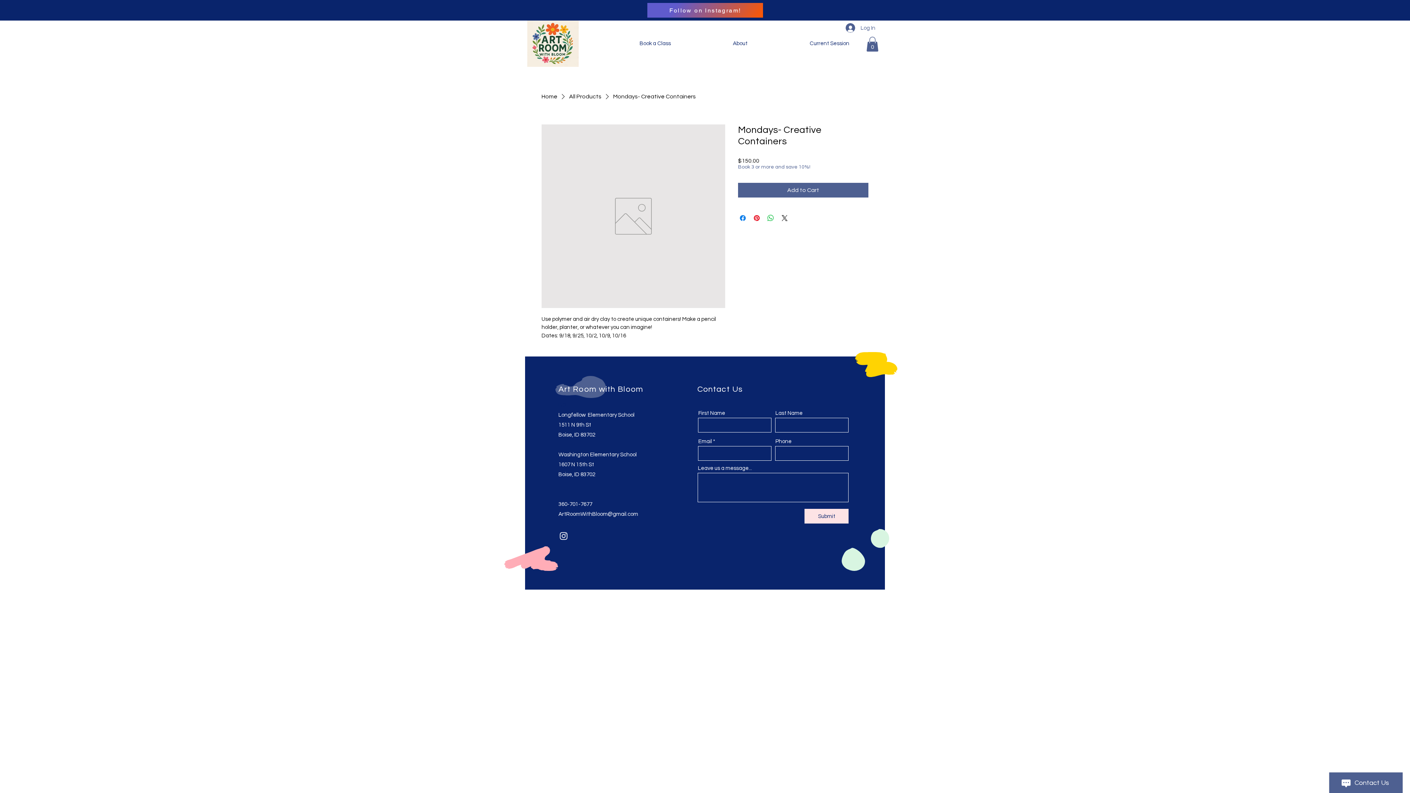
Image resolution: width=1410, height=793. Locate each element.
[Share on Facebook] (742, 218)
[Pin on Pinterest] (756, 218)
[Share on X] (784, 218)
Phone (784, 441)
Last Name (789, 413)
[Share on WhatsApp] (770, 218)
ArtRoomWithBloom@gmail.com (598, 514)
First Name (711, 413)
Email (705, 441)
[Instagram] (563, 536)
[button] (872, 44)
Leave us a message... (725, 468)
